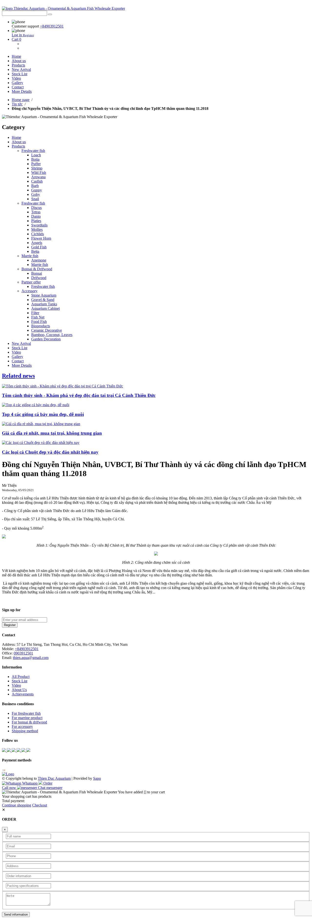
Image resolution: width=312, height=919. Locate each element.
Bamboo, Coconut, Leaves (51, 335)
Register (28, 35)
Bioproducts (40, 326)
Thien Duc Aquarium (54, 778)
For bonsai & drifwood (29, 722)
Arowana (38, 177)
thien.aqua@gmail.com (31, 658)
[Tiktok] (19, 751)
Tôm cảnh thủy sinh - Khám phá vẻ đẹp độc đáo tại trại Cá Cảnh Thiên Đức (79, 395)
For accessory (22, 726)
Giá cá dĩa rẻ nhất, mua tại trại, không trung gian (52, 433)
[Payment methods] (4, 770)
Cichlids (37, 234)
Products (18, 65)
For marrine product (27, 718)
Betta (35, 251)
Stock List (19, 74)
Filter (35, 313)
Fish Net (37, 317)
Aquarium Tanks (44, 304)
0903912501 (23, 653)
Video (16, 78)
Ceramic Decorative (46, 330)
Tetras (35, 212)
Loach (36, 155)
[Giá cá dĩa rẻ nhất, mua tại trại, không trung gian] (41, 424)
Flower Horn (41, 238)
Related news (18, 376)
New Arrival (21, 69)
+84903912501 (52, 26)
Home (16, 56)
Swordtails (39, 225)
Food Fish (39, 321)
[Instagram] (23, 751)
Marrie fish (29, 256)
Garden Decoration (46, 339)
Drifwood (38, 278)
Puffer (36, 164)
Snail (35, 199)
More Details (22, 91)
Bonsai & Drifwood (36, 269)
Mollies (37, 229)
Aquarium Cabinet (45, 308)
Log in (17, 35)
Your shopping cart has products (26, 796)
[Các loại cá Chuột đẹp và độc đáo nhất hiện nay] (40, 443)
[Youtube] (9, 751)
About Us (19, 690)
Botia (35, 159)
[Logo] (8, 774)
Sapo (97, 778)
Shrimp (36, 168)
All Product (20, 677)
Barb (35, 186)
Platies (36, 221)
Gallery (17, 83)
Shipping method (25, 731)
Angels (36, 243)
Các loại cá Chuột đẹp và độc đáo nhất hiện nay (50, 452)
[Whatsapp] (28, 751)
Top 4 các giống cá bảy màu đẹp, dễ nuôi (43, 414)
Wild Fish (38, 172)
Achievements (23, 694)
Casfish (37, 181)
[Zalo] (14, 751)
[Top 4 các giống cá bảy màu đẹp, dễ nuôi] (35, 405)
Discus (36, 208)
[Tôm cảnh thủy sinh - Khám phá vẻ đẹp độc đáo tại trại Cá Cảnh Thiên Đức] (62, 386)
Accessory (29, 291)
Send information (16, 914)
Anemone (38, 260)
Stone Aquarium (43, 295)
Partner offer (31, 282)
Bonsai (36, 273)
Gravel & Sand (42, 300)
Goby (35, 194)
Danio (36, 216)
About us (19, 61)
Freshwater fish (33, 151)
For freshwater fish (26, 713)
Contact (18, 87)
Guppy (36, 190)
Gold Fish (39, 247)
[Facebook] (4, 751)
